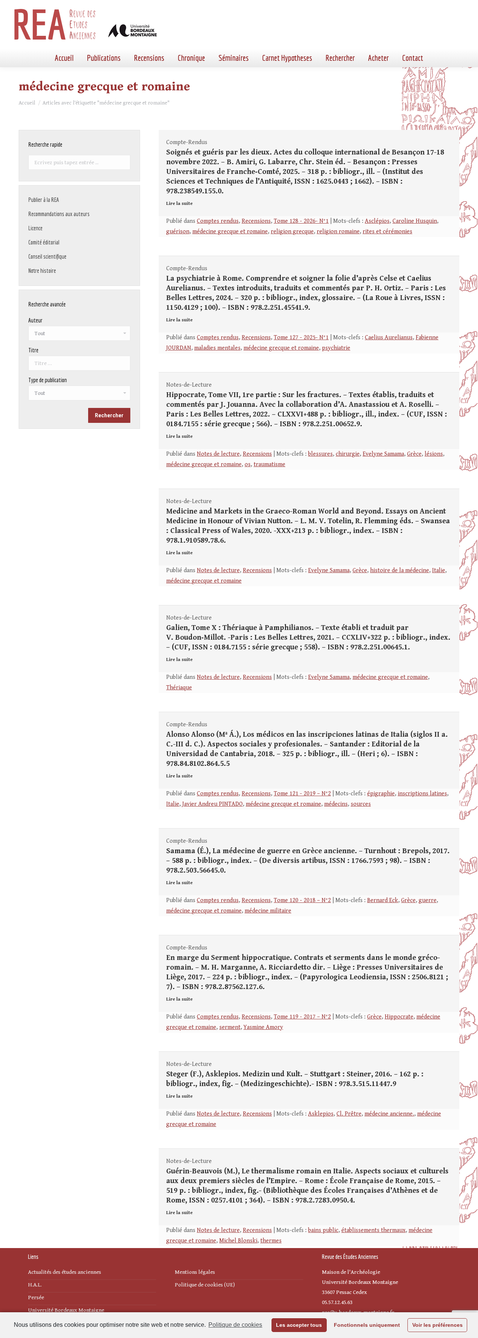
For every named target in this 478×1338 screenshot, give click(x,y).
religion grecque (292, 231)
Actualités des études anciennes (64, 1272)
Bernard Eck (382, 900)
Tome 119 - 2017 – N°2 (302, 1016)
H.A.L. (35, 1285)
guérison (177, 231)
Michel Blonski (238, 1240)
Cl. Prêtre (348, 1113)
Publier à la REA (43, 199)
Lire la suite (179, 203)
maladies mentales (217, 348)
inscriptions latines (422, 793)
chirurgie (348, 454)
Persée (36, 1297)
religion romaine (338, 231)
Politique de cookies (235, 1325)
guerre (428, 900)
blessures (320, 454)
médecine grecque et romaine (230, 231)
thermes (271, 1240)
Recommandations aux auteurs (59, 213)
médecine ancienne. (389, 1113)
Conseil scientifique (47, 256)
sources (361, 804)
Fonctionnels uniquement (367, 1325)
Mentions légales (195, 1272)
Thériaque (179, 687)
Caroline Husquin (414, 221)
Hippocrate (399, 1016)
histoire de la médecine (399, 570)
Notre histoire (42, 270)
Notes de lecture (218, 454)
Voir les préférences (437, 1325)
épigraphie (381, 793)
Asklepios (320, 1113)
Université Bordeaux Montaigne (66, 1310)
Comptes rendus (218, 221)
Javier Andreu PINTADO (212, 804)
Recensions (256, 221)
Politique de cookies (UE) (205, 1285)
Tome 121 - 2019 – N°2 (302, 793)
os (248, 464)
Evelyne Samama (383, 454)
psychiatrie (336, 348)
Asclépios (377, 221)
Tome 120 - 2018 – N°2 (302, 900)
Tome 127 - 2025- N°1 (301, 337)
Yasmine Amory (263, 1027)
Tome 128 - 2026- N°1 (301, 221)
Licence (35, 228)
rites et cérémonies (387, 231)
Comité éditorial (43, 242)
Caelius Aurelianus (389, 337)
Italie (438, 570)
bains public (323, 1230)
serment (229, 1027)
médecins (336, 804)
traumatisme (269, 464)
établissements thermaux (373, 1230)
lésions (434, 454)
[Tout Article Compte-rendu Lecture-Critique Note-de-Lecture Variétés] (79, 395)
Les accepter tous (299, 1325)
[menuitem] (64, 57)
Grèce (414, 454)
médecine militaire (268, 910)
